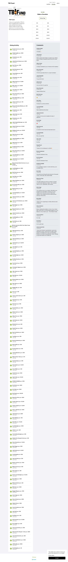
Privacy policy (51, 555)
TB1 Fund (11, 3)
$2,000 (48, 38)
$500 (37, 35)
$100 (37, 29)
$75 (48, 26)
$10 (37, 23)
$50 (37, 26)
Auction (48, 4)
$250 (48, 32)
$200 (37, 32)
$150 (48, 29)
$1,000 (48, 35)
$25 (48, 23)
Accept (57, 558)
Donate (53, 4)
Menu (58, 3)
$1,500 (37, 38)
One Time (43, 18)
